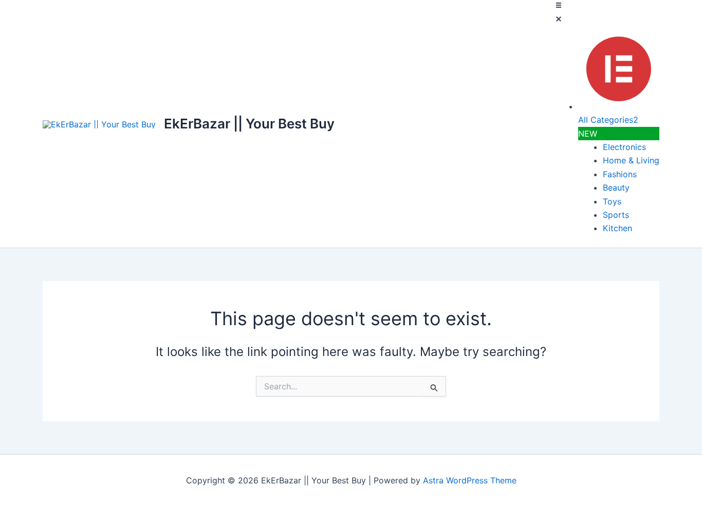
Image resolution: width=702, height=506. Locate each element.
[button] (606, 14)
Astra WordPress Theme (469, 480)
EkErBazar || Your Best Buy (249, 124)
